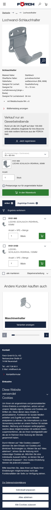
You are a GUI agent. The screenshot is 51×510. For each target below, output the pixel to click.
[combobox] (27, 155)
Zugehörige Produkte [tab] (27, 203)
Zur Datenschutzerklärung (14, 482)
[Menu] (4, 4)
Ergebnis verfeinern (16, 210)
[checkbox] (4, 218)
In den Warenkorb (27, 192)
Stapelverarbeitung (36, 273)
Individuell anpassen (25, 490)
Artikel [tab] (8, 203)
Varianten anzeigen (25, 324)
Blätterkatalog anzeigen (17, 108)
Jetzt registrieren (27, 141)
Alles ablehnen (25, 497)
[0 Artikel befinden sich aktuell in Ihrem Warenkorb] (46, 4)
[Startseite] (25, 4)
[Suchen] (41, 4)
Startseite (6, 13)
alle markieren (13, 273)
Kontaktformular (13, 374)
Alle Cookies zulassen (25, 504)
